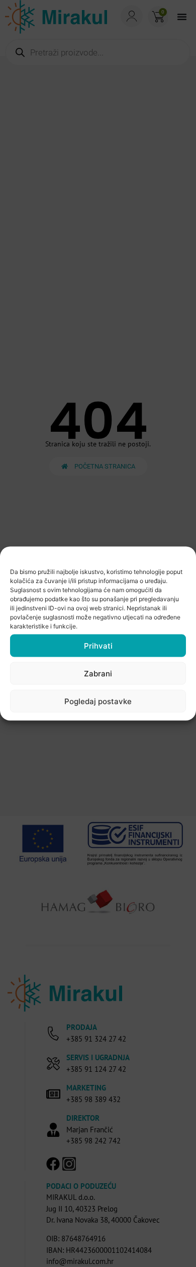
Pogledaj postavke (98, 701)
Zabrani (98, 673)
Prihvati (98, 645)
